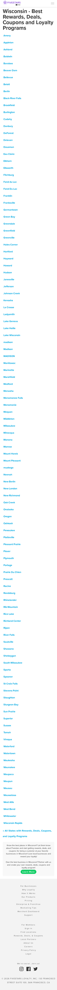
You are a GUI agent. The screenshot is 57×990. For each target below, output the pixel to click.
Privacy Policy (28, 950)
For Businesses (28, 886)
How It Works (29, 893)
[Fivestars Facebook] (28, 968)
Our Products (29, 897)
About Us (28, 943)
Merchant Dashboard (28, 911)
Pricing (28, 900)
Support (28, 915)
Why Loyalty (28, 889)
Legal (29, 954)
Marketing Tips (28, 908)
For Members (28, 925)
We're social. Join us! (28, 963)
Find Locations (28, 932)
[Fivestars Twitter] (35, 968)
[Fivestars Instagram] (21, 968)
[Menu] (52, 3)
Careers (28, 946)
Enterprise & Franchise (28, 904)
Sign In (28, 928)
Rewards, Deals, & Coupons (28, 935)
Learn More (28, 871)
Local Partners (28, 939)
